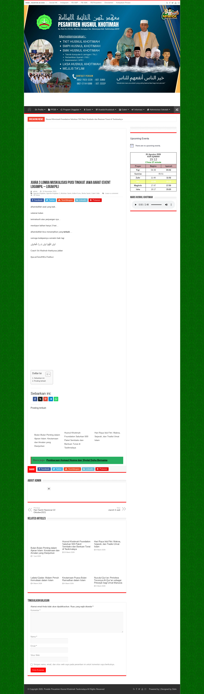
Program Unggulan (71, 110)
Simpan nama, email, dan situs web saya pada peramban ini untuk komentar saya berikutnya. (74, 664)
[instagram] (178, 3)
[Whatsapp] (56, 399)
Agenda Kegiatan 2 (53, 193)
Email (34, 646)
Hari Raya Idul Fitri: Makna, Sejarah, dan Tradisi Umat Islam (107, 436)
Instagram (64, 3)
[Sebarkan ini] (35, 399)
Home (29, 109)
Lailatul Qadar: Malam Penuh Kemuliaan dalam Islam (45, 578)
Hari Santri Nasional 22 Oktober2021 (44, 510)
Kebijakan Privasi (123, 3)
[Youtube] (175, 3)
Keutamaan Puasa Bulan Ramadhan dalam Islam (74, 578)
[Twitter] (172, 3)
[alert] (153, 145)
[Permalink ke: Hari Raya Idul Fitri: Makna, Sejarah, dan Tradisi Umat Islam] (108, 421)
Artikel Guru (76, 193)
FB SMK (84, 3)
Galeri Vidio (95, 193)
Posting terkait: (40, 381)
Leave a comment (111, 193)
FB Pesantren (96, 3)
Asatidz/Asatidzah (106, 110)
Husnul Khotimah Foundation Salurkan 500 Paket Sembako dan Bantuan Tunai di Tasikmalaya (84, 119)
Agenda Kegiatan (39, 193)
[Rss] (167, 3)
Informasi (138, 110)
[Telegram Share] (51, 399)
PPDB (53, 110)
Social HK (53, 3)
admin (35, 191)
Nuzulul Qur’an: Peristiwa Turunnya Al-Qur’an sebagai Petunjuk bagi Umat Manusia (108, 580)
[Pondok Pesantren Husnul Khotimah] (102, 49)
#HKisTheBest (47, 257)
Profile (40, 110)
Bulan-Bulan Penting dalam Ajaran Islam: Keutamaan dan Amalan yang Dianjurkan (45, 550)
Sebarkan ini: (39, 378)
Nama (34, 637)
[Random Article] (177, 109)
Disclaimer (109, 3)
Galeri (124, 110)
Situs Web (35, 655)
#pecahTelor (36, 257)
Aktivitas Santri (66, 193)
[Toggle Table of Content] (46, 374)
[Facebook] (170, 3)
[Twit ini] (40, 399)
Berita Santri (86, 193)
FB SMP (74, 3)
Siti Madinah (42, 251)
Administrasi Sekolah (159, 110)
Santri (88, 110)
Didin (174, 689)
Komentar (35, 610)
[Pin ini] (45, 399)
